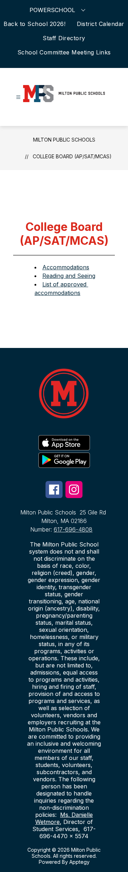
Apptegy (79, 862)
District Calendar (100, 23)
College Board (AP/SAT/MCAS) (72, 156)
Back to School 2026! (34, 23)
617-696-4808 (73, 529)
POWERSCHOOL (52, 10)
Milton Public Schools (64, 140)
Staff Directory (64, 38)
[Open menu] (18, 97)
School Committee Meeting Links (64, 52)
